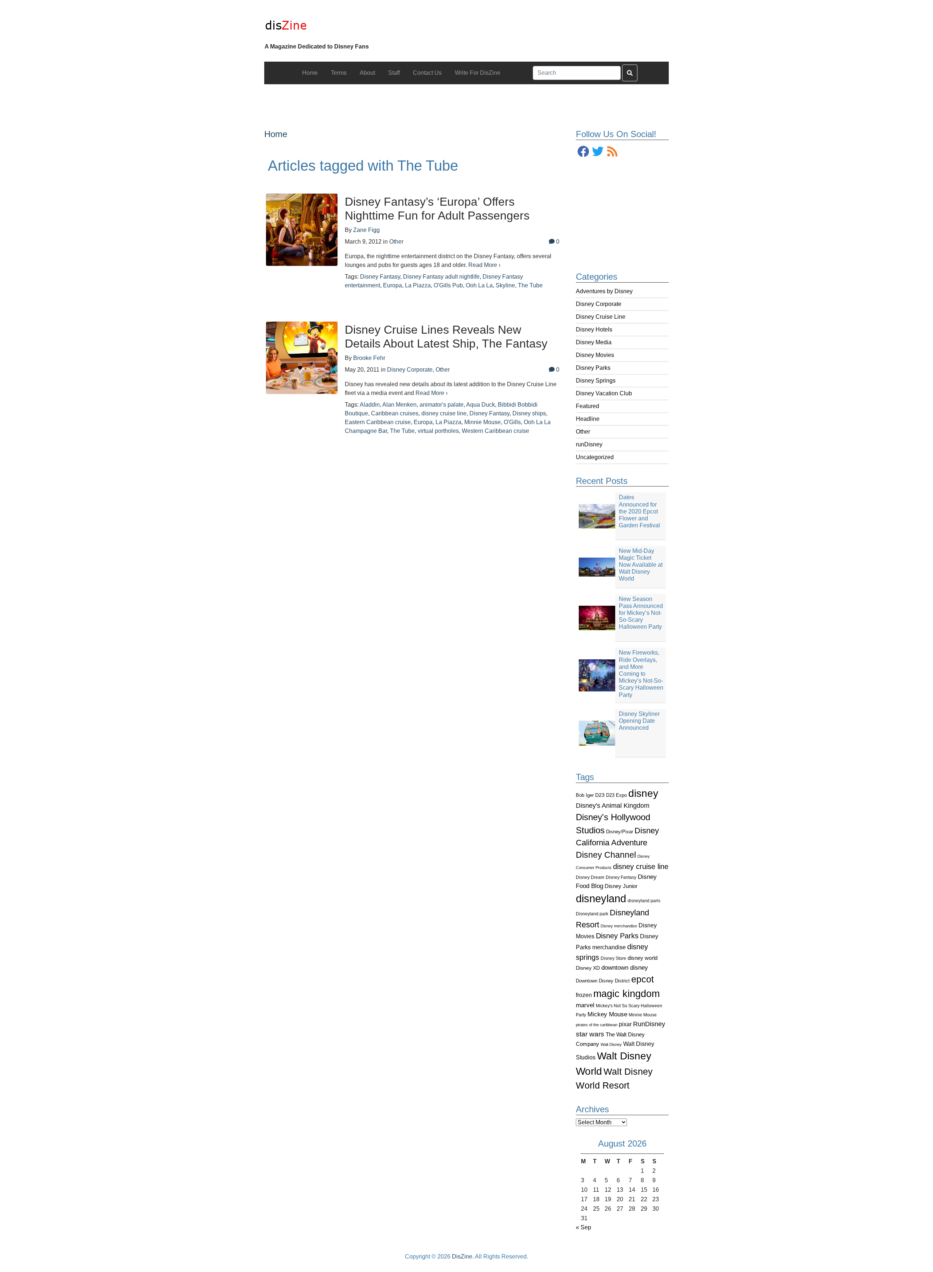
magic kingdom (626, 993)
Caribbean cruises (394, 413)
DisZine (462, 1256)
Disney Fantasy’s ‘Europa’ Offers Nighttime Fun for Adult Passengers (437, 208)
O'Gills (512, 422)
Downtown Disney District (603, 981)
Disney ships (529, 413)
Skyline (505, 285)
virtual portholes (438, 431)
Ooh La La (479, 285)
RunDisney (649, 1024)
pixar (625, 1024)
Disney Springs (596, 380)
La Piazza (418, 285)
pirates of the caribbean (596, 1025)
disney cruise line (640, 866)
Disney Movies (595, 355)
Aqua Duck (480, 405)
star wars (590, 1034)
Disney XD (588, 968)
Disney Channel (606, 855)
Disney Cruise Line (600, 317)
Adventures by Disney (604, 291)
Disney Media (594, 342)
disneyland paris (644, 900)
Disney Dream (590, 877)
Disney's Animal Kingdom (612, 805)
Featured (587, 406)
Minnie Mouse (643, 1014)
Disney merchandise (619, 926)
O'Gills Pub (448, 285)
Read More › (484, 265)
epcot (642, 979)
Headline (588, 419)
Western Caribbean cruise (495, 431)
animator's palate (441, 405)
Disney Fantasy (621, 877)
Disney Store (613, 958)
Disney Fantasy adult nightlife (441, 277)
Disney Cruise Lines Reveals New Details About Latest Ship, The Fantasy (446, 336)
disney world (642, 958)
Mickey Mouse (607, 1014)
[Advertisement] (466, 100)
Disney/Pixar (619, 831)
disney (643, 793)
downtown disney (624, 967)
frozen (584, 995)
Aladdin (370, 405)
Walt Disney (611, 1044)
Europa (392, 285)
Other (583, 431)
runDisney (589, 444)
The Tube (530, 285)
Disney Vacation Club (604, 393)
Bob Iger (585, 795)
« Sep (583, 1227)
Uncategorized (595, 457)
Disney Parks (593, 368)
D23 (600, 795)
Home (275, 134)
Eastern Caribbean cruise (378, 422)
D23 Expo (616, 795)
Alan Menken (399, 405)
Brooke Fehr (369, 358)
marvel (585, 1005)
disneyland (601, 898)
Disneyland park (592, 913)
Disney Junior (621, 886)
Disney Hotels (594, 329)
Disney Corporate (598, 304)
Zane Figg (366, 230)
